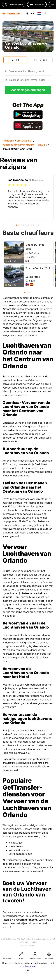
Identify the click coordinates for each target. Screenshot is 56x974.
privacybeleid (30, 966)
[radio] (9, 185)
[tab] (7, 955)
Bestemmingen (24, 141)
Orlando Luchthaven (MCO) (17, 149)
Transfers (8, 141)
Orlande (42, 145)
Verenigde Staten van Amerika (18, 145)
